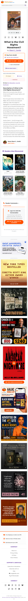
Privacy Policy (14, 553)
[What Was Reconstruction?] (20, 184)
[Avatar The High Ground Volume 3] (8, 184)
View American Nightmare (14, 382)
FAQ (14, 571)
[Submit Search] (25, 5)
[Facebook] (12, 585)
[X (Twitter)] (15, 585)
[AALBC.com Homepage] (7, 2)
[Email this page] (22, 37)
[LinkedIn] (12, 589)
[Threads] (19, 585)
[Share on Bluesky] (15, 37)
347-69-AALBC (15, 575)
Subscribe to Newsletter (14, 566)
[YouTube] (9, 585)
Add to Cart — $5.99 (14, 61)
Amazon (9, 76)
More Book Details (11, 68)
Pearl (8, 171)
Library (20, 76)
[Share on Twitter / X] (19, 37)
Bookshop (15, 79)
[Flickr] (19, 589)
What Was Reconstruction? (20, 193)
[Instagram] (5, 585)
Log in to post (7, 205)
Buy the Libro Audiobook (12, 57)
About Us (14, 550)
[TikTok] (9, 589)
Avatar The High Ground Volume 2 (20, 172)
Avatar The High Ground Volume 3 (8, 193)
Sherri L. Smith (15, 50)
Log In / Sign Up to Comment (15, 222)
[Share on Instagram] (8, 37)
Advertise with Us (14, 568)
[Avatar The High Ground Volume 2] (20, 162)
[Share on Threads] (12, 37)
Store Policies (14, 557)
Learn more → (11, 143)
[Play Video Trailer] (14, 363)
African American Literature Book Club (11, 597)
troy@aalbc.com (14, 573)
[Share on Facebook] (5, 37)
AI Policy (14, 555)
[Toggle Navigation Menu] (26, 2)
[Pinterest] (15, 589)
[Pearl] (8, 162)
